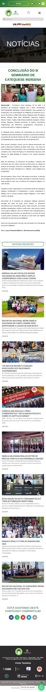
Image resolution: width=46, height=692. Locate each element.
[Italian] (22, 24)
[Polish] (24, 24)
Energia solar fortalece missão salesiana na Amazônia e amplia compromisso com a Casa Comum (19, 276)
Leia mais (5, 291)
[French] (16, 24)
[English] (14, 24)
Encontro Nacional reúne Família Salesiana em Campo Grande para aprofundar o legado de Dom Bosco (20, 323)
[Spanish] (29, 24)
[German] (19, 24)
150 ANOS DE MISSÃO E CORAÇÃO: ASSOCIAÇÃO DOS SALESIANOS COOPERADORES (17, 368)
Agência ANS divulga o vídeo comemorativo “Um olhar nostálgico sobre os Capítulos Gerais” (21, 413)
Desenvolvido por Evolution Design (23, 688)
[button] (3, 3)
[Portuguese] (27, 24)
